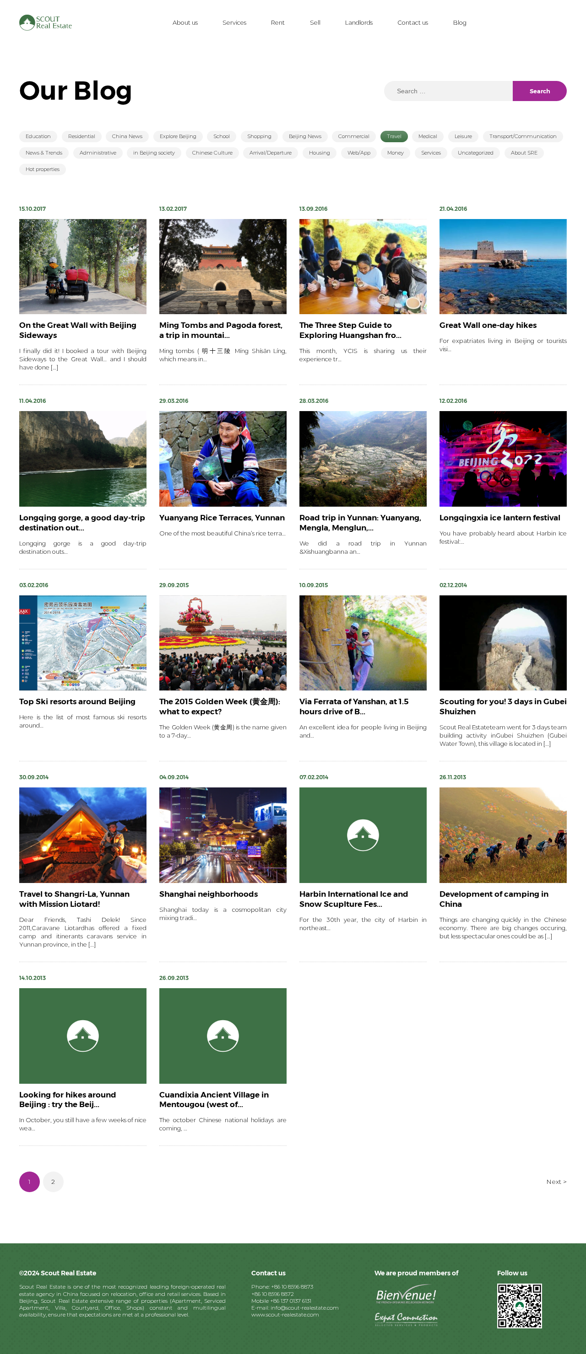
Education (38, 136)
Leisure (463, 136)
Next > (556, 1182)
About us (185, 23)
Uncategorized (476, 153)
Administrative (98, 153)
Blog (460, 23)
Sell (315, 23)
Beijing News (305, 136)
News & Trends (44, 153)
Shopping (259, 136)
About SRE (524, 153)
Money (395, 153)
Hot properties (43, 169)
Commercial (353, 136)
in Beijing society (154, 153)
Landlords (359, 23)
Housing (319, 153)
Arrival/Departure (271, 153)
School (221, 136)
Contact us (412, 23)
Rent (278, 23)
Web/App (358, 153)
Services (234, 23)
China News (127, 136)
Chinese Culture (212, 153)
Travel (394, 136)
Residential (81, 136)
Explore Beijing (178, 136)
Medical (427, 136)
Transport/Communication (523, 136)
